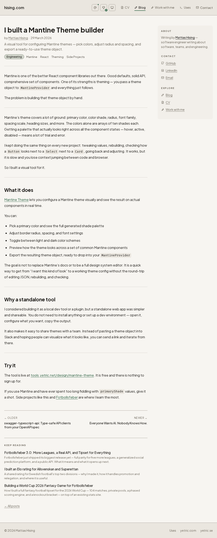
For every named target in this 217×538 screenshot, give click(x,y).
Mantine (31, 56)
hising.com (14, 7)
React (44, 56)
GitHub (171, 63)
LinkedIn (171, 70)
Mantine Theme (16, 199)
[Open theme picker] (95, 7)
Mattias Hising (18, 38)
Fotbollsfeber (67, 397)
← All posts (12, 506)
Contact (206, 8)
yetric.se (206, 530)
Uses (187, 7)
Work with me (164, 7)
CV (127, 7)
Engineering (14, 56)
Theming (57, 56)
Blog (142, 7)
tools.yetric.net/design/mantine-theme (62, 375)
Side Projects (76, 56)
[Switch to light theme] (112, 7)
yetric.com (188, 530)
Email (169, 77)
